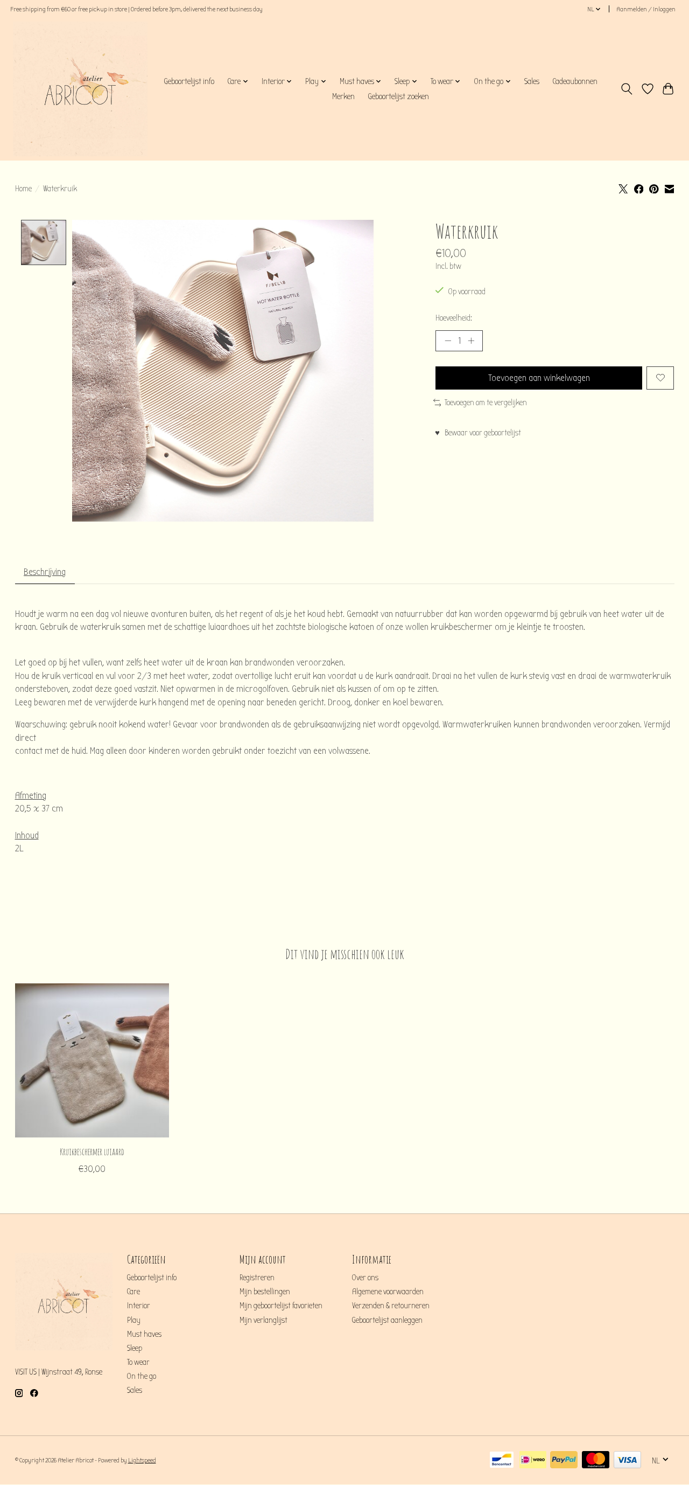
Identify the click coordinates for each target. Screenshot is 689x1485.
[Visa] (627, 1460)
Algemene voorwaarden (388, 1291)
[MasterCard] (595, 1460)
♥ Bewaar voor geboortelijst (478, 433)
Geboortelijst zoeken (398, 96)
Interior (138, 1305)
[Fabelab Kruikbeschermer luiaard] (92, 1060)
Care (133, 1291)
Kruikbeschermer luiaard (91, 1151)
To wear (138, 1362)
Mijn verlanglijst (263, 1320)
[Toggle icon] (626, 89)
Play (133, 1320)
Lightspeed (142, 1460)
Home (23, 188)
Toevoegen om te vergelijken (486, 402)
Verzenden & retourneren (391, 1305)
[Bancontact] (501, 1460)
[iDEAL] (532, 1460)
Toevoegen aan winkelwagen (539, 378)
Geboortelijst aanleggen (387, 1320)
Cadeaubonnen (574, 81)
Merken (343, 96)
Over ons (365, 1277)
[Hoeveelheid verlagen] (447, 340)
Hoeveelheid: (453, 318)
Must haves (144, 1334)
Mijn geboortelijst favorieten (281, 1305)
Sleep (134, 1348)
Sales (531, 81)
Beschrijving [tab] (45, 572)
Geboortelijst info (189, 81)
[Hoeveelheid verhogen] (471, 340)
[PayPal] (564, 1460)
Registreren (257, 1277)
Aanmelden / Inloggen (646, 9)
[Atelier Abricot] (80, 89)
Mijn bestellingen (265, 1291)
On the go (141, 1376)
